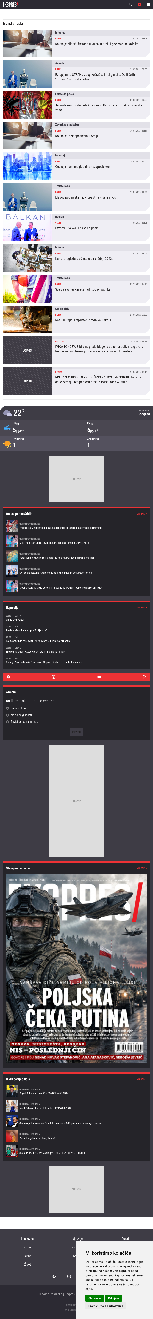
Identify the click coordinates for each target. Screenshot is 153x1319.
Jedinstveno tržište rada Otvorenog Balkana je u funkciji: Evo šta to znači (76, 105)
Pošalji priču (139, 4)
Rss (145, 677)
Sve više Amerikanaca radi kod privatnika (76, 289)
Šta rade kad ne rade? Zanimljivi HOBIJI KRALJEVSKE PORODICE (76, 1151)
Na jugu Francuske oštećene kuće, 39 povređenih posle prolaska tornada (76, 660)
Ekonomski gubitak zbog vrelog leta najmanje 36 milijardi (76, 650)
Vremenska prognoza (76, 413)
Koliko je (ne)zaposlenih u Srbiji (76, 135)
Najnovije (76, 1239)
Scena (28, 1256)
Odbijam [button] (113, 1298)
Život (27, 1264)
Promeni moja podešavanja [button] (105, 1305)
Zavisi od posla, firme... (25, 721)
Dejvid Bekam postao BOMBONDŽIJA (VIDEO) (76, 1091)
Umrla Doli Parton (76, 618)
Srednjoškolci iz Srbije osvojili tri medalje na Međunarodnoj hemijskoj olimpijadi (76, 586)
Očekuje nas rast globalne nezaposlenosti (76, 166)
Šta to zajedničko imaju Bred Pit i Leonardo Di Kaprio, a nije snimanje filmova (76, 1121)
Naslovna (27, 1239)
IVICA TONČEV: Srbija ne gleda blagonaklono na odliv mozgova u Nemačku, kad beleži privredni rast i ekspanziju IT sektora (76, 350)
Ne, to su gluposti (21, 715)
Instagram (53, 677)
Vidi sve (141, 513)
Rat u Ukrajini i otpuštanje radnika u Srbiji (76, 319)
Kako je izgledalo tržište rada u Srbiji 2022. (76, 258)
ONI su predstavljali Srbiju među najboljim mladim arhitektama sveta (76, 571)
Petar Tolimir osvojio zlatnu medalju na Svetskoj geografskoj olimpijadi (76, 556)
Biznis (28, 1247)
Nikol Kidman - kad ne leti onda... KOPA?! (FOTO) (76, 1106)
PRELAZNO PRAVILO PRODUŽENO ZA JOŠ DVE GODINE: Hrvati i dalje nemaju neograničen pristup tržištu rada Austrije (76, 381)
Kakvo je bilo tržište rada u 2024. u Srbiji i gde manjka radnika (76, 43)
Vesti (125, 1239)
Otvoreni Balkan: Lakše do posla (76, 227)
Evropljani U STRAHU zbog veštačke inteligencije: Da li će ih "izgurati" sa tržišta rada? (76, 74)
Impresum (72, 1294)
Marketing (57, 1294)
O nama (44, 1294)
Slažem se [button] (94, 1298)
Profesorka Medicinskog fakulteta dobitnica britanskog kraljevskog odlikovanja (76, 526)
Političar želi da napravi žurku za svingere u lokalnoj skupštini (76, 639)
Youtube (99, 677)
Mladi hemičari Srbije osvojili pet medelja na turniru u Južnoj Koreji (76, 541)
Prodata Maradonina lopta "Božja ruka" (76, 628)
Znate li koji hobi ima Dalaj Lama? (76, 1136)
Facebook (8, 677)
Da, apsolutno (19, 708)
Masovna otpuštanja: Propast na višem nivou (76, 197)
